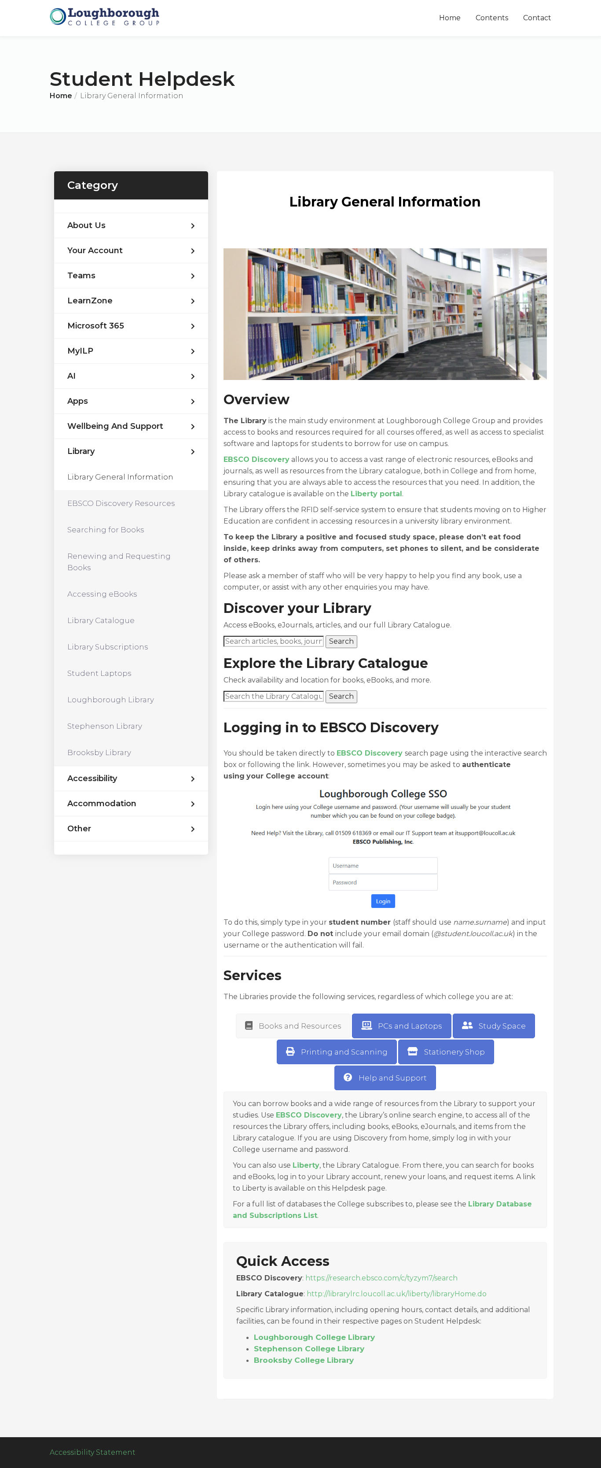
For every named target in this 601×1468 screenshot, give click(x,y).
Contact (537, 18)
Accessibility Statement (93, 1452)
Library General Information (120, 476)
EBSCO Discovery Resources (121, 503)
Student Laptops (99, 673)
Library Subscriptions (107, 646)
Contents (492, 18)
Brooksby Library (99, 752)
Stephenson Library (104, 726)
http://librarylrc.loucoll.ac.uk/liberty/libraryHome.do (397, 1294)
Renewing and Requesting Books (119, 562)
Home (450, 18)
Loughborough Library (110, 699)
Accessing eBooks (102, 594)
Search (341, 641)
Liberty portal (376, 494)
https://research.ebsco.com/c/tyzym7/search (381, 1278)
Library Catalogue (101, 620)
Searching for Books (105, 529)
